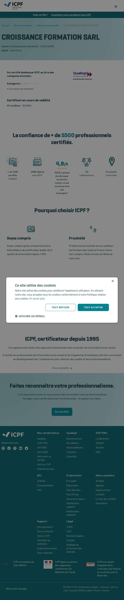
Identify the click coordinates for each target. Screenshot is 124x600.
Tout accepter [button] (93, 307)
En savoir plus (37, 298)
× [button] (112, 281)
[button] (30, 316)
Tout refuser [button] (60, 307)
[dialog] (62, 300)
